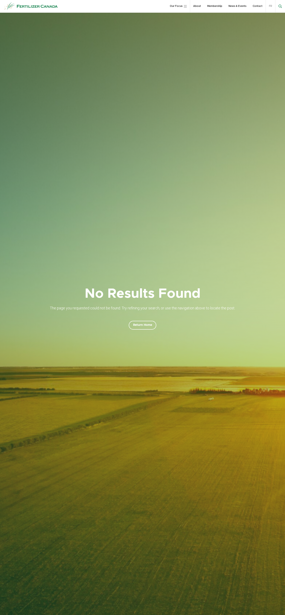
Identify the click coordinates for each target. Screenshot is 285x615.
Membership (214, 6)
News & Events (237, 6)
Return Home (142, 325)
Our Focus (176, 6)
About (197, 6)
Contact (257, 6)
